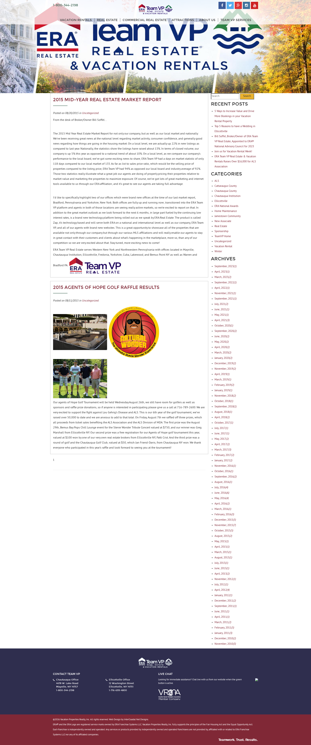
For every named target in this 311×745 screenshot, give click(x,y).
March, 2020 (223, 353)
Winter (218, 251)
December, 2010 (225, 638)
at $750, (165, 427)
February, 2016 (224, 514)
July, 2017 (221, 428)
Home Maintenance (226, 211)
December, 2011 (225, 601)
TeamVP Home (223, 236)
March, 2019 (223, 379)
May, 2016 (222, 498)
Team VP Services (235, 20)
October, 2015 (224, 531)
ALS (217, 181)
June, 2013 (222, 568)
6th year (158, 412)
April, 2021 (222, 320)
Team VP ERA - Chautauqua (155, 9)
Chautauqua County (226, 191)
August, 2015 (223, 536)
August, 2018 (223, 412)
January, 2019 (223, 390)
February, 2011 (224, 628)
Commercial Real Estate (145, 20)
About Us (207, 20)
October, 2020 (224, 326)
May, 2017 (222, 439)
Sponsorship (221, 231)
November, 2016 (225, 466)
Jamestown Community (228, 216)
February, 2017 (224, 455)
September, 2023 (226, 266)
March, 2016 (223, 509)
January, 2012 (223, 595)
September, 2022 (226, 282)
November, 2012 (225, 579)
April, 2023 (222, 272)
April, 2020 (222, 347)
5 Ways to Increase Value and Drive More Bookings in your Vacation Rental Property (234, 116)
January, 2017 (223, 460)
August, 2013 (223, 557)
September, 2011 (226, 606)
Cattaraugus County (226, 186)
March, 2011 (223, 622)
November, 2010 (225, 644)
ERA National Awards (226, 206)
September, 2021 (226, 299)
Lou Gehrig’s (110, 412)
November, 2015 (225, 525)
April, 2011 (222, 617)
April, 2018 (222, 417)
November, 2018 (225, 396)
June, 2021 (222, 309)
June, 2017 (222, 433)
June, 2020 (222, 336)
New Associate (223, 221)
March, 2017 (223, 450)
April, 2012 (222, 590)
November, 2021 (225, 293)
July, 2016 (221, 487)
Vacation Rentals (76, 20)
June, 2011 (222, 611)
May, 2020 (222, 342)
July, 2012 (221, 584)
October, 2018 (224, 401)
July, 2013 (221, 563)
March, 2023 (223, 277)
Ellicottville (221, 201)
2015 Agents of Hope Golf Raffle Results (106, 287)
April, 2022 (222, 288)
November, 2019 (225, 369)
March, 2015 (223, 552)
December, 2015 (225, 520)
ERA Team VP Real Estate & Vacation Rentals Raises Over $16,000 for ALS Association (235, 161)
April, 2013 (222, 574)
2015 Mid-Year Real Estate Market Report (107, 99)
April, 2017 (222, 444)
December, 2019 (225, 363)
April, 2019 (222, 374)
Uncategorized (90, 113)
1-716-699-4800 (118, 690)
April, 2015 (222, 547)
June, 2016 (222, 493)
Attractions (183, 20)
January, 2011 (223, 633)
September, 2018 (226, 406)
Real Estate (107, 20)
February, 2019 (224, 385)
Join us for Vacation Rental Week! (233, 151)
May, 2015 (222, 541)
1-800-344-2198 (65, 5)
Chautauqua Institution (227, 196)
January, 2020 (223, 358)
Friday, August (147, 417)
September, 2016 (226, 477)
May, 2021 (222, 315)
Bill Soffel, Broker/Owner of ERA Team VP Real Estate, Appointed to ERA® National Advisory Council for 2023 (236, 141)
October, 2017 (224, 423)
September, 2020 (226, 331)
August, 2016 (223, 482)
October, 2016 (224, 471)
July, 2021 (221, 304)
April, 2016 (222, 504)
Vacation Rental (223, 246)
